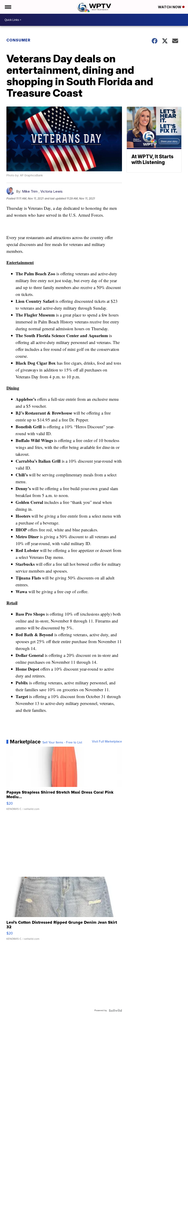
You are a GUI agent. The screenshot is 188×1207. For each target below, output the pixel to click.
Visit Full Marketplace (107, 741)
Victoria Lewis (51, 191)
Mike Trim (30, 191)
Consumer (18, 40)
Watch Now (170, 7)
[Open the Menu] (7, 7)
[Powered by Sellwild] (115, 1010)
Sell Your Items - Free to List (62, 742)
